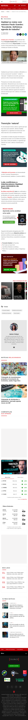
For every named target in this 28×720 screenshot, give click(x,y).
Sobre (2, 649)
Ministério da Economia (8, 172)
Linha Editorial (20, 649)
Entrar (24, 1)
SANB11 (5, 487)
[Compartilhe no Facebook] (18, 34)
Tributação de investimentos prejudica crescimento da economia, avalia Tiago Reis (11, 379)
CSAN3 (4, 494)
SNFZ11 (4, 8)
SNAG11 (9, 8)
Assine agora (14, 665)
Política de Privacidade (10, 649)
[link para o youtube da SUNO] (20, 686)
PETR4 (4, 480)
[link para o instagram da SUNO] (16, 686)
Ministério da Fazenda (6, 313)
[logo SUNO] (13, 2)
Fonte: (22, 499)
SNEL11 (14, 8)
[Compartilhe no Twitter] (20, 34)
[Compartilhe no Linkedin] (26, 34)
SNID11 (19, 8)
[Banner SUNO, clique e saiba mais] (14, 68)
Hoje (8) (9, 197)
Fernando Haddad (5, 310)
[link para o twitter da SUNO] (11, 686)
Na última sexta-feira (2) (7, 191)
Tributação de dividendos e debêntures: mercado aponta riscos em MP (11, 401)
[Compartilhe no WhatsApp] (23, 34)
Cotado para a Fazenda (7, 39)
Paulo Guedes (7, 18)
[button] (22, 5)
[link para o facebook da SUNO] (7, 686)
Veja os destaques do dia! (20, 280)
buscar (15, 5)
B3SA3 (4, 484)
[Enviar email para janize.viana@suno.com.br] (14, 347)
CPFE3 (4, 490)
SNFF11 (25, 8)
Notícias (2, 11)
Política (8, 11)
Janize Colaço (14, 334)
